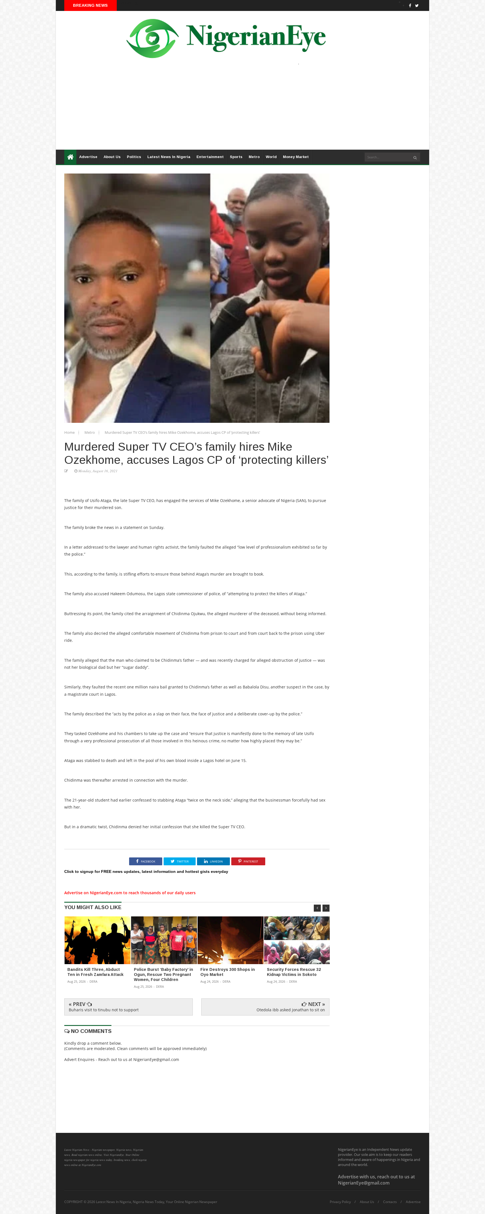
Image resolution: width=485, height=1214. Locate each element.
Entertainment (210, 157)
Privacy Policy (340, 1202)
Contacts (390, 1202)
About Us (112, 157)
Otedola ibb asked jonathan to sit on (291, 1009)
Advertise (88, 157)
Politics (134, 157)
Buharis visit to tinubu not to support (104, 1009)
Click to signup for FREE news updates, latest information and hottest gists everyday (146, 871)
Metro (254, 157)
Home (70, 432)
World (271, 157)
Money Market (296, 157)
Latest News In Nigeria (168, 157)
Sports (236, 157)
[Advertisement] (224, 110)
